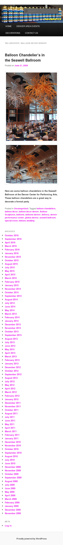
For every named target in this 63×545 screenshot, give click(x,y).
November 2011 (13, 406)
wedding (30, 220)
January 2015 (11, 285)
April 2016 (10, 242)
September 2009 (13, 477)
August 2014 (11, 299)
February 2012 (12, 395)
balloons (20, 214)
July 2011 (10, 417)
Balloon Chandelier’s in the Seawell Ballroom (25, 57)
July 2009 (10, 484)
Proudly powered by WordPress (31, 538)
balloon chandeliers (46, 208)
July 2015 (10, 267)
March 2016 (11, 246)
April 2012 (10, 388)
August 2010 (11, 456)
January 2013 (11, 363)
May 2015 (9, 270)
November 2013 (13, 327)
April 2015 (10, 274)
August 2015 (11, 263)
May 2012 (9, 384)
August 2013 (11, 338)
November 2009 (13, 470)
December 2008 (13, 509)
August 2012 (11, 377)
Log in (8, 525)
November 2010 (13, 445)
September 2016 (13, 238)
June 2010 (10, 463)
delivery (45, 214)
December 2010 (13, 441)
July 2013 (10, 342)
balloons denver (33, 214)
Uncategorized (21, 208)
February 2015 (12, 281)
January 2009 (11, 506)
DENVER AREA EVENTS (28, 26)
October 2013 (11, 331)
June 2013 (10, 345)
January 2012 (11, 399)
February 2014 (12, 317)
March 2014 (11, 313)
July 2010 (10, 459)
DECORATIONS (13, 32)
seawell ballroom (48, 217)
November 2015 (13, 256)
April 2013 (10, 352)
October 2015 (11, 260)
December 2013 (13, 324)
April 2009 (10, 495)
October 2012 (11, 370)
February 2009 (12, 502)
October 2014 (11, 292)
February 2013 (12, 360)
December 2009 (13, 466)
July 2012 (10, 381)
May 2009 (9, 491)
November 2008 (13, 513)
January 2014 (11, 320)
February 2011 (12, 434)
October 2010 (11, 449)
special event (11, 220)
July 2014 (10, 303)
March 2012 (11, 392)
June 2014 (10, 306)
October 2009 (11, 474)
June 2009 (10, 488)
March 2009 (11, 498)
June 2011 (10, 420)
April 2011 (10, 427)
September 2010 (13, 452)
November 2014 (13, 288)
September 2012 (13, 374)
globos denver (32, 217)
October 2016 (11, 235)
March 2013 (11, 356)
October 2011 (11, 409)
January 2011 (11, 438)
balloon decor (11, 211)
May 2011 (9, 424)
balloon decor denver (29, 211)
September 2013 (13, 335)
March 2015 (11, 278)
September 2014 (13, 295)
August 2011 (11, 413)
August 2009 (11, 481)
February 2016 (12, 249)
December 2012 (13, 367)
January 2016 (11, 253)
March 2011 (11, 431)
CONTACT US (31, 32)
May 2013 (9, 349)
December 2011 (13, 402)
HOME (9, 26)
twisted (22, 220)
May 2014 (9, 310)
